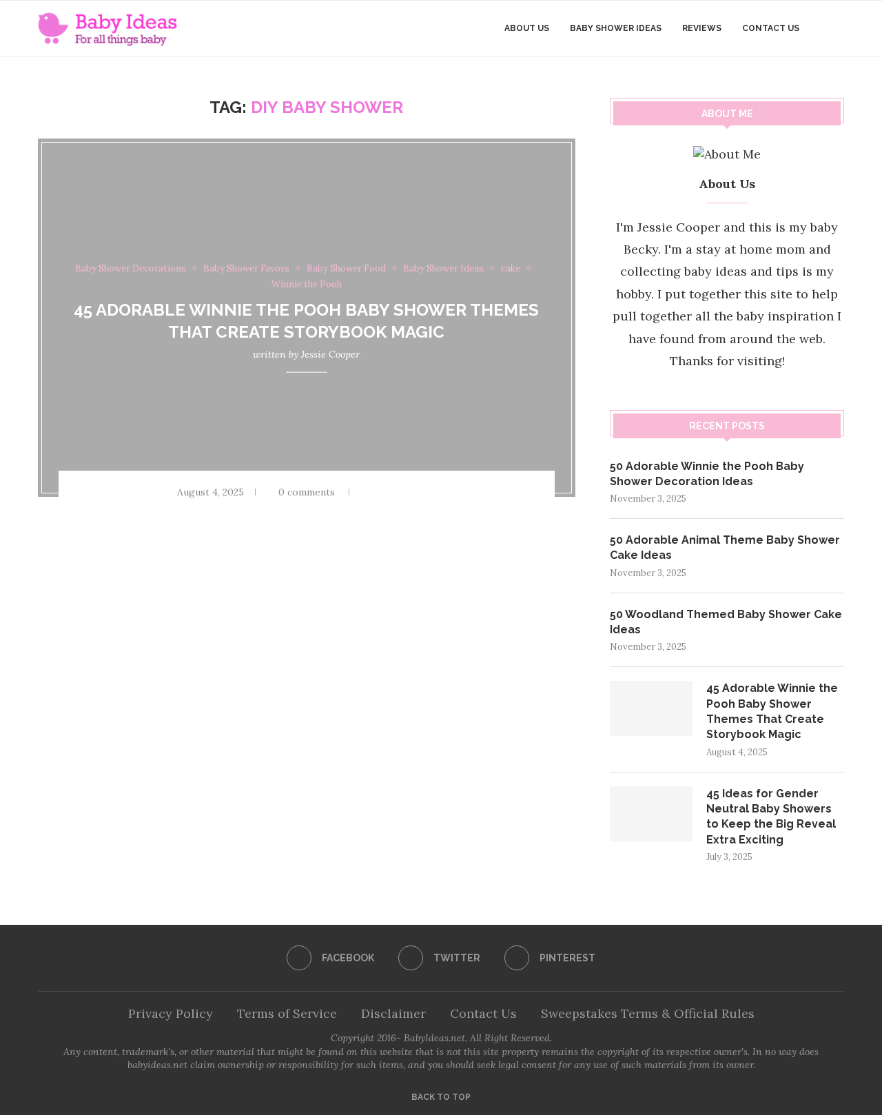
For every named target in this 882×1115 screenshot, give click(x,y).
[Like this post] (366, 492)
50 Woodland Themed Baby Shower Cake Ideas (726, 622)
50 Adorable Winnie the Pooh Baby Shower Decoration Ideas (707, 474)
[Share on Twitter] (405, 492)
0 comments (306, 492)
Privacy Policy (170, 1013)
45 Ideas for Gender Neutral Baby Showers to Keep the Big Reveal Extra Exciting (771, 816)
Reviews (701, 28)
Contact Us (770, 28)
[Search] (837, 28)
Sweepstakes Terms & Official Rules (648, 1013)
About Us (526, 28)
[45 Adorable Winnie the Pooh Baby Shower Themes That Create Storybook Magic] (651, 708)
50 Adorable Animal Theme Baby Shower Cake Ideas (725, 547)
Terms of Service (287, 1013)
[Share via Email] (441, 492)
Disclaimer (393, 1013)
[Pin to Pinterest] (423, 492)
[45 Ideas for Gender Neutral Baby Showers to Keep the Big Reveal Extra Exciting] (651, 813)
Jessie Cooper (330, 353)
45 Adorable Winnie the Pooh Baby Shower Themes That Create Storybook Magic (772, 711)
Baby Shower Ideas (616, 28)
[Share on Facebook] (387, 492)
